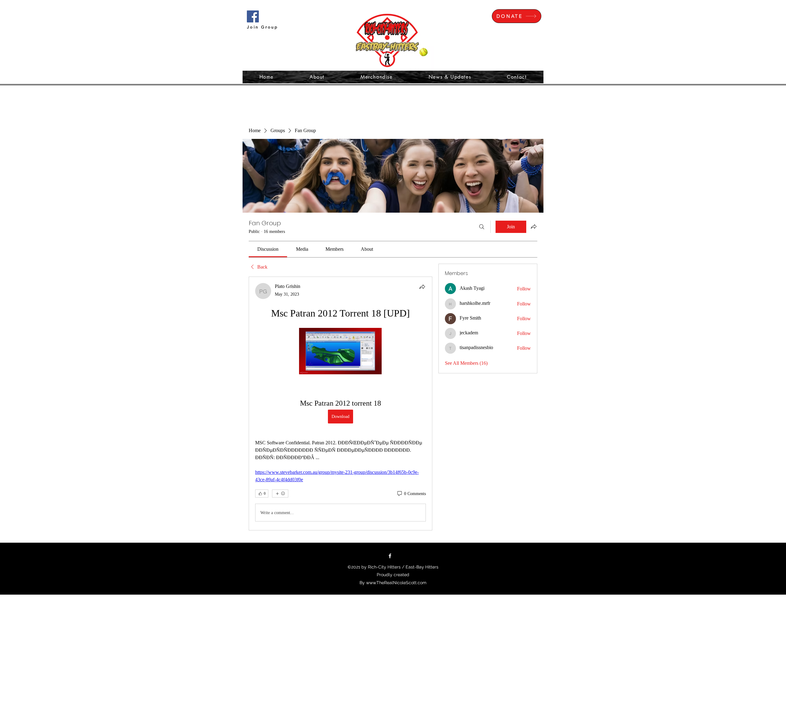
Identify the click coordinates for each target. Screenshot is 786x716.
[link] (267, 249)
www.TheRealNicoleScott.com (396, 582)
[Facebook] (390, 556)
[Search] (481, 227)
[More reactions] (280, 494)
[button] (757, 13)
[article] (340, 403)
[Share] (422, 286)
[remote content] (340, 352)
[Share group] (533, 226)
